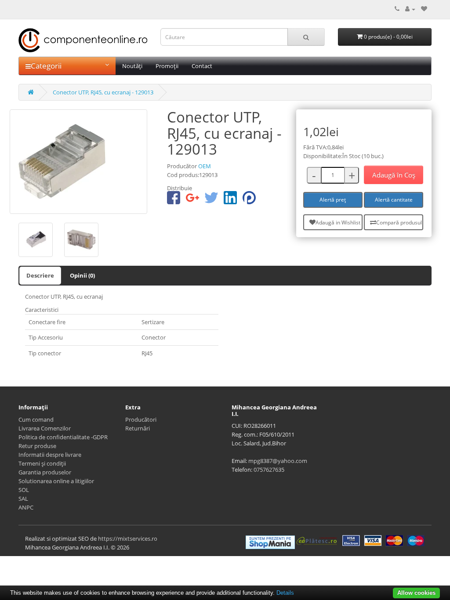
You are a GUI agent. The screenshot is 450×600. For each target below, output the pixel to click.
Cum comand (36, 419)
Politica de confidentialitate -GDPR (63, 437)
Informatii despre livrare (49, 455)
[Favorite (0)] (424, 9)
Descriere (40, 275)
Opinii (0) (82, 275)
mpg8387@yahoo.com (277, 461)
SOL (23, 490)
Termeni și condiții (42, 463)
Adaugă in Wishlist (338, 222)
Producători (140, 419)
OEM (204, 166)
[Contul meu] (410, 9)
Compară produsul (399, 222)
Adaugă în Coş (393, 174)
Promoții (167, 66)
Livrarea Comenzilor (44, 428)
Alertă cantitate (394, 199)
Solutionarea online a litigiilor (56, 481)
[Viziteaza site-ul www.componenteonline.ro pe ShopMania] (270, 541)
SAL (23, 498)
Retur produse (37, 446)
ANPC (25, 507)
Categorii (46, 66)
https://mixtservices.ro (127, 538)
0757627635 (269, 469)
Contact (202, 66)
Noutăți (132, 66)
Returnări (137, 428)
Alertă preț (332, 199)
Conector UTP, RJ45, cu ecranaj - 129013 (103, 92)
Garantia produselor (44, 472)
